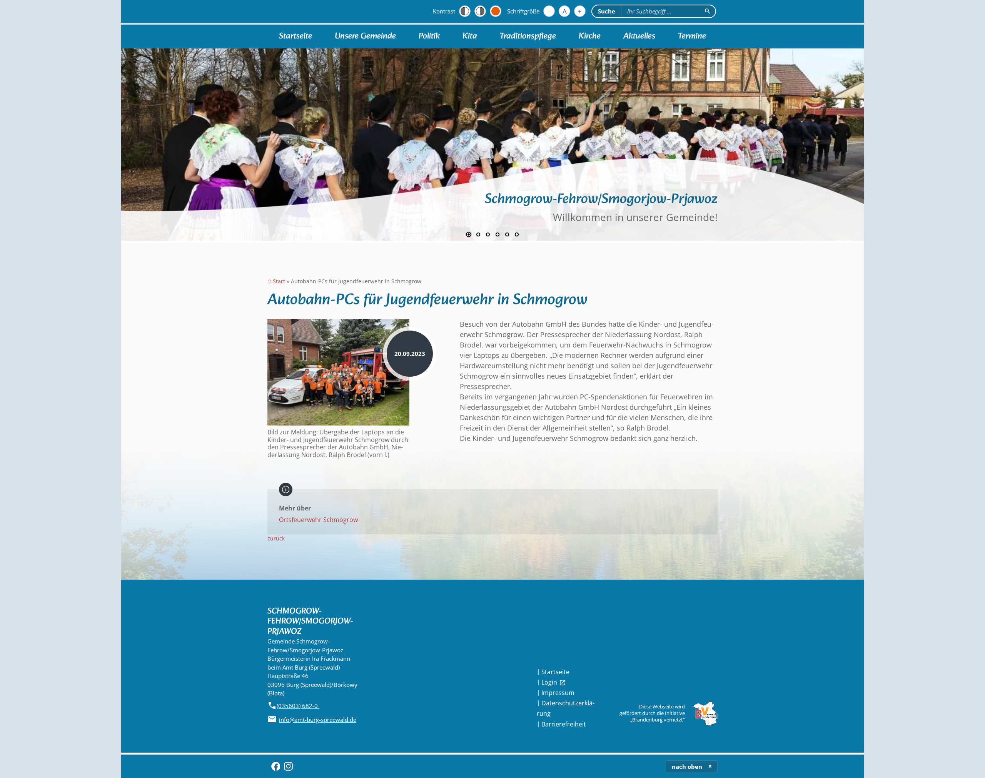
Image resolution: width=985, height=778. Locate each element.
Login (553, 682)
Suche (606, 11)
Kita (469, 36)
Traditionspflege (528, 36)
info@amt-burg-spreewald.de (317, 719)
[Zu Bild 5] (507, 235)
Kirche (590, 36)
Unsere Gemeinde (365, 36)
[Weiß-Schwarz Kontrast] (480, 11)
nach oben (687, 766)
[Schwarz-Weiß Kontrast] (465, 11)
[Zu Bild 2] (478, 235)
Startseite (295, 36)
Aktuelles (639, 36)
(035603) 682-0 (298, 706)
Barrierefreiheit (563, 724)
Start (279, 281)
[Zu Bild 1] (468, 235)
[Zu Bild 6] (517, 235)
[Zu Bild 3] (488, 235)
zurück (276, 538)
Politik (429, 36)
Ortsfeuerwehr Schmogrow (318, 519)
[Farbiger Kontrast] (495, 11)
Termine (692, 36)
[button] (152, 140)
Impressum (557, 692)
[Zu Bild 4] (497, 235)
